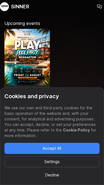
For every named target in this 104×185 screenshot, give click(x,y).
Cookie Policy (76, 130)
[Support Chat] (99, 6)
